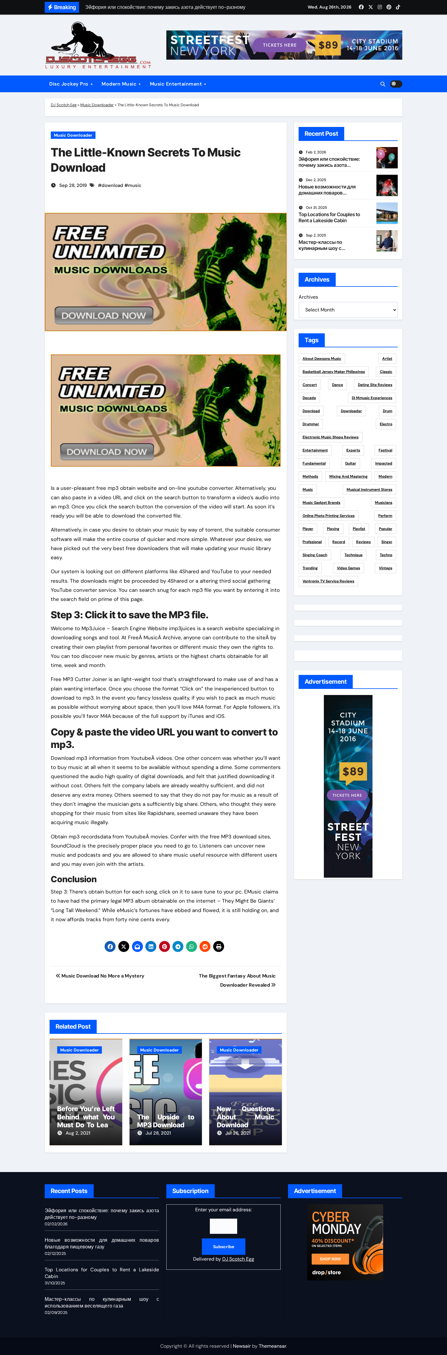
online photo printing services (329, 515)
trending (310, 568)
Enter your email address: (223, 1234)
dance (337, 384)
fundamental (314, 463)
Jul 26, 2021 (238, 1133)
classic (386, 371)
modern (385, 476)
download (112, 185)
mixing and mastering (348, 476)
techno (386, 555)
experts (353, 450)
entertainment (315, 450)
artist (387, 358)
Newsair (242, 1346)
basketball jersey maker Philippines (334, 371)
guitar (350, 463)
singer (386, 541)
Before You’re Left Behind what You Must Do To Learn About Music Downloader (86, 1125)
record (338, 541)
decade (309, 397)
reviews (363, 541)
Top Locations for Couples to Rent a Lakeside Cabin (329, 217)
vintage (385, 568)
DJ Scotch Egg (64, 104)
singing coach (315, 555)
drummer (311, 424)
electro (386, 424)
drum (387, 411)
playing (333, 528)
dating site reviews (375, 384)
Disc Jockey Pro (69, 84)
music (134, 185)
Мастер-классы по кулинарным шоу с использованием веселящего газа (320, 251)
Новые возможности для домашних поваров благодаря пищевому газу (329, 192)
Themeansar (272, 1346)
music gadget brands (321, 502)
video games (348, 568)
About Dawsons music (322, 358)
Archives (308, 297)
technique (353, 555)
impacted (383, 463)
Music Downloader (97, 104)
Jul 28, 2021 (158, 1133)
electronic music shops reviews (331, 437)
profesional (312, 541)
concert (310, 384)
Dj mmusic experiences (372, 397)
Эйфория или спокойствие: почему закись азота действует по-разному (329, 165)
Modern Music (120, 84)
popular (385, 528)
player (308, 528)
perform (385, 515)
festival (385, 450)
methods (310, 476)
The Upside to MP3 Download (166, 1121)
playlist (359, 528)
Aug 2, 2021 (78, 1133)
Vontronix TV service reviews (328, 581)
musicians (383, 502)
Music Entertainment (176, 84)
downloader (351, 411)
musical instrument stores (369, 489)
